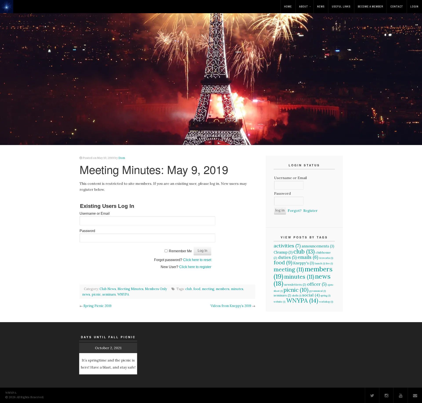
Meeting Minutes (131, 289)
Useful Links (341, 6)
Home (288, 6)
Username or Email (95, 213)
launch (320, 263)
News (321, 6)
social (311, 295)
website (279, 301)
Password (87, 231)
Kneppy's (303, 263)
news (86, 294)
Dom (121, 158)
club (188, 289)
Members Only (156, 289)
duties (287, 257)
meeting (208, 289)
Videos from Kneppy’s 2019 (231, 306)
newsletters (295, 285)
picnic (96, 294)
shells (296, 295)
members (222, 289)
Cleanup (283, 252)
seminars (109, 294)
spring (325, 295)
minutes (237, 289)
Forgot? (295, 210)
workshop (326, 301)
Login (414, 6)
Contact (396, 6)
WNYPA (123, 294)
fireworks (326, 258)
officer (317, 284)
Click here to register (195, 267)
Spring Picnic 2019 (97, 306)
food (196, 289)
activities (287, 246)
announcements (318, 246)
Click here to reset (197, 260)
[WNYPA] (8, 10)
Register (310, 210)
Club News (108, 289)
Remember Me (180, 251)
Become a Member (370, 6)
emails (308, 257)
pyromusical (317, 290)
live (329, 263)
